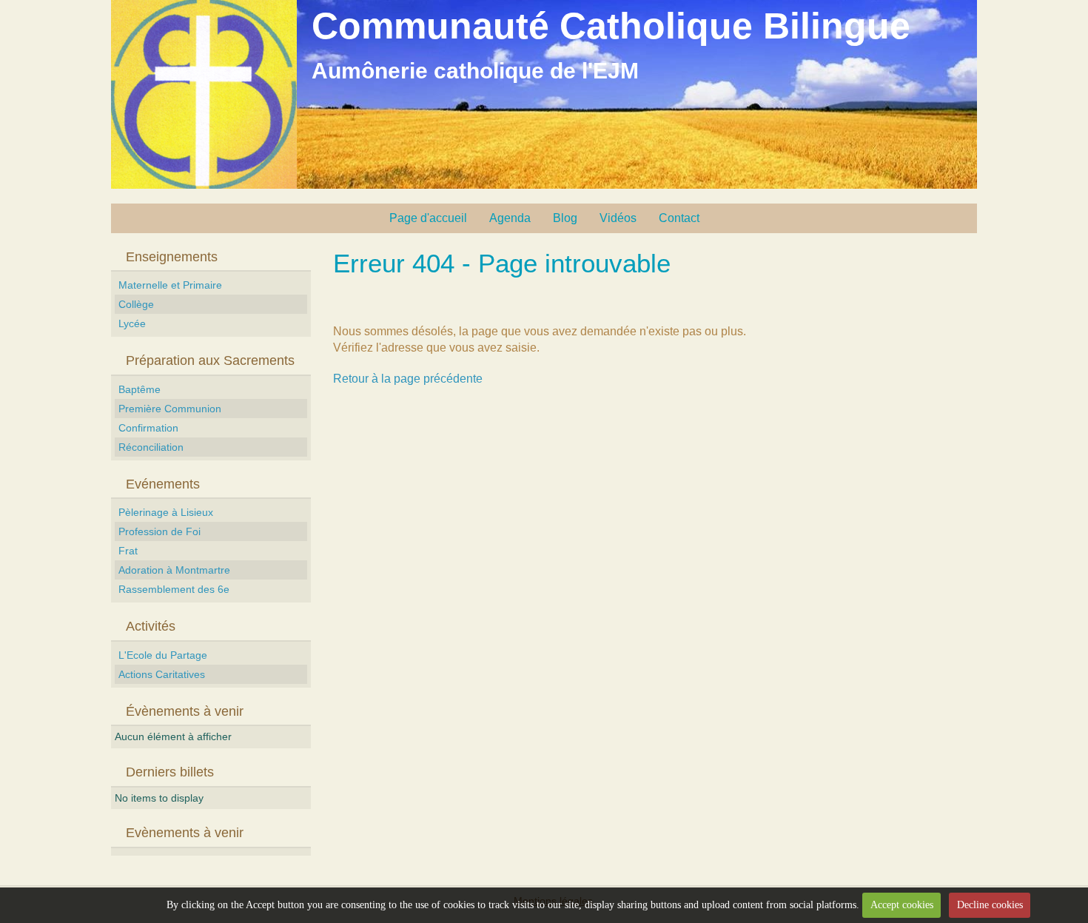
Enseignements (172, 256)
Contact (679, 218)
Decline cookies (990, 904)
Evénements (163, 484)
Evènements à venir (185, 832)
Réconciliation (151, 447)
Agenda (510, 218)
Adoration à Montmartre (174, 570)
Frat (128, 551)
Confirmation (148, 428)
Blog (565, 218)
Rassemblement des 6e (173, 589)
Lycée (132, 323)
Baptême (139, 389)
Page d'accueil (428, 218)
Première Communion (169, 408)
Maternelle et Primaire (170, 285)
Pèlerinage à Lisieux (165, 512)
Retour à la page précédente (408, 378)
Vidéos (618, 218)
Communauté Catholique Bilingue (611, 26)
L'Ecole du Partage (162, 655)
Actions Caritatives (161, 674)
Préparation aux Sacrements (210, 360)
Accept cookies (901, 904)
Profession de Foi (159, 531)
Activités (150, 626)
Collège (136, 304)
